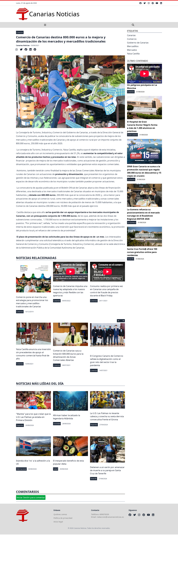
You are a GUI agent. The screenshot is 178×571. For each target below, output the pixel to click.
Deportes (20, 425)
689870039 (104, 514)
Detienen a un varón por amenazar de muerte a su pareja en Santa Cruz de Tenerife (107, 470)
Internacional (21, 469)
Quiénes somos (60, 514)
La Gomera (132, 222)
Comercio (132, 39)
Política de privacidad (63, 518)
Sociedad (57, 424)
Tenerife (94, 479)
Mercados (132, 49)
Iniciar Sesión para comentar (31, 497)
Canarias (20, 32)
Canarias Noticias (23, 45)
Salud (56, 469)
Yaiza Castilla (133, 53)
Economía (131, 179)
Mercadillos (133, 46)
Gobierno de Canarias (138, 42)
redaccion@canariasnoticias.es (110, 517)
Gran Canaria (132, 135)
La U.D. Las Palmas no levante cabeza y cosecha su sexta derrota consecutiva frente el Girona (107, 416)
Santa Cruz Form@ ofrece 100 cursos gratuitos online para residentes (142, 252)
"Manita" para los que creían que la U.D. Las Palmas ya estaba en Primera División (33, 417)
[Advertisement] (78, 552)
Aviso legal (58, 521)
